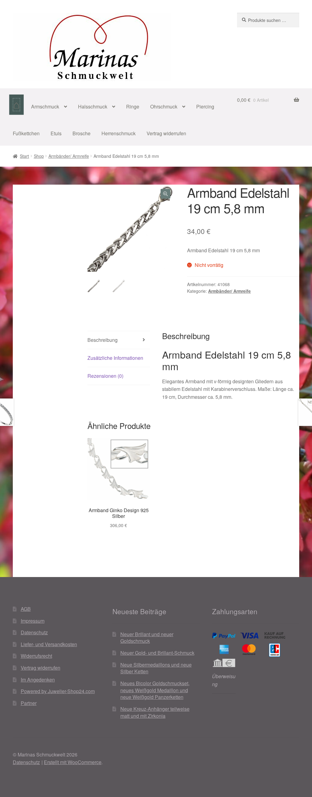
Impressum (32, 620)
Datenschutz (34, 632)
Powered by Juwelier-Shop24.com (58, 691)
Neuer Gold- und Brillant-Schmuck (157, 652)
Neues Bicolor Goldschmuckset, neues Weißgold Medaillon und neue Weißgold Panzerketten (155, 690)
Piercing (205, 106)
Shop (39, 156)
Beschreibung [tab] (102, 339)
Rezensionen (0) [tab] (105, 375)
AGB (26, 608)
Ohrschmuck (163, 106)
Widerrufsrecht (36, 655)
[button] (165, 194)
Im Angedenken (38, 679)
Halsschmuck (92, 106)
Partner (29, 703)
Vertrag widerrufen (166, 133)
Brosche (81, 133)
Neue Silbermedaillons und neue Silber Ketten (156, 668)
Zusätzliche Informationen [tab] (115, 357)
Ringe (132, 106)
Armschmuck (45, 106)
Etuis (56, 133)
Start (24, 156)
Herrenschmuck (118, 133)
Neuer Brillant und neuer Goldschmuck (146, 638)
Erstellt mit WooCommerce (72, 762)
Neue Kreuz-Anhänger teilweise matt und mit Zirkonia (155, 712)
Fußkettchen (26, 133)
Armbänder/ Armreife (68, 156)
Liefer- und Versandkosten (49, 644)
